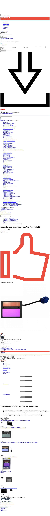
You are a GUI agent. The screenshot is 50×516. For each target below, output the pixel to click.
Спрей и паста (6, 171)
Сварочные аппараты (7, 136)
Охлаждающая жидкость (8, 172)
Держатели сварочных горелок (9, 147)
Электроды (5, 165)
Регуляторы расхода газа (8, 179)
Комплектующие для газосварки (9, 185)
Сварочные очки (6, 156)
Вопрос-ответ (6, 366)
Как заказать (5, 21)
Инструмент (3, 211)
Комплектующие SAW (7, 198)
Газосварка (5, 186)
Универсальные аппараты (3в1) (9, 126)
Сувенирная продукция (8, 190)
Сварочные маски (6, 155)
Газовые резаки (6, 177)
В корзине (2, 352)
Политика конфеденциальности (7, 503)
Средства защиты (6, 163)
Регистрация (5, 27)
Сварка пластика (6, 135)
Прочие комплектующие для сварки (10, 203)
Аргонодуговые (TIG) (7, 124)
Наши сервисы (6, 25)
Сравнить (2, 359)
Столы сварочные (6, 151)
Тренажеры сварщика (7, 153)
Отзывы (5, 365)
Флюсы (4, 168)
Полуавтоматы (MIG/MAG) (8, 123)
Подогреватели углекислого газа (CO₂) (11, 180)
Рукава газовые (6, 181)
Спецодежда (5, 162)
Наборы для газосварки (8, 183)
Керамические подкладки (8, 169)
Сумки (4, 187)
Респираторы (5, 159)
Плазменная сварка (7, 134)
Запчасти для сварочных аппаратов (10, 205)
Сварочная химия (6, 173)
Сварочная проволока (7, 166)
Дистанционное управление (9, 141)
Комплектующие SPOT (8, 197)
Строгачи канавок (6, 139)
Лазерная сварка (6, 133)
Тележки (5, 142)
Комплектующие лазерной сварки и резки (11, 201)
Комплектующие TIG (7, 194)
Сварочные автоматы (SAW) (9, 127)
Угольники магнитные (7, 145)
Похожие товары (4, 419)
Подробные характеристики (6, 348)
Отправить (3, 109)
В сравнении (3, 360)
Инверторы (5, 122)
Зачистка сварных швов (8, 132)
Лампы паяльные (6, 182)
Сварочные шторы (7, 161)
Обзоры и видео (6, 368)
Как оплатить (6, 22)
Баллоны (5, 174)
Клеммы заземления (7, 191)
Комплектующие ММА (8, 192)
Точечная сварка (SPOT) (8, 125)
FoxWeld (4, 222)
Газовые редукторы (7, 178)
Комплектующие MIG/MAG (9, 193)
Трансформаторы (6, 130)
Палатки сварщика (7, 158)
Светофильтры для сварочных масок (10, 221)
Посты (4, 184)
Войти (4, 28)
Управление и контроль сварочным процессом (12, 204)
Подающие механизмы (7, 137)
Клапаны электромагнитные (9, 148)
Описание (5, 363)
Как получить (6, 24)
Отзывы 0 (2, 230)
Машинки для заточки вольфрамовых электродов (13, 149)
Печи (4, 150)
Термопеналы (6, 144)
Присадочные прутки (7, 167)
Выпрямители (6, 131)
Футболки (5, 189)
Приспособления (6, 154)
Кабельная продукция (7, 199)
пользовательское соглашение (6, 38)
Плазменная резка (4, 208)
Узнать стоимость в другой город (7, 357)
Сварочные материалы (7, 170)
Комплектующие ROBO (8, 195)
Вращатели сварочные (7, 143)
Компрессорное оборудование (6, 209)
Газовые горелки (6, 175)
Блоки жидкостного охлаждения (9, 138)
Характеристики (6, 364)
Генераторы (2, 210)
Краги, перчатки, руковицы (8, 157)
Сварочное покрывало (7, 160)
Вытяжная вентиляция (7, 146)
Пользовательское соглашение (6, 502)
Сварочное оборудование (5, 120)
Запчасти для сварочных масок (9, 202)
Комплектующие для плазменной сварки (11, 196)
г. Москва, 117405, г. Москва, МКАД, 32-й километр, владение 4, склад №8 (26, 354)
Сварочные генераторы (8, 129)
